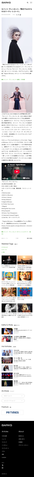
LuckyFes (4, 457)
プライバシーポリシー (24, 445)
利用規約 (21, 442)
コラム (3, 451)
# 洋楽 (3, 252)
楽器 (3, 454)
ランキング (4, 442)
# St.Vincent (5, 247)
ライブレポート (5, 448)
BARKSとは (21, 436)
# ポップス (4, 249)
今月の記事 (4, 436)
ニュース (4, 439)
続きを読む (29, 238)
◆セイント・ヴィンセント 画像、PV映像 (13, 79)
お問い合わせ (22, 439)
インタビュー (5, 445)
